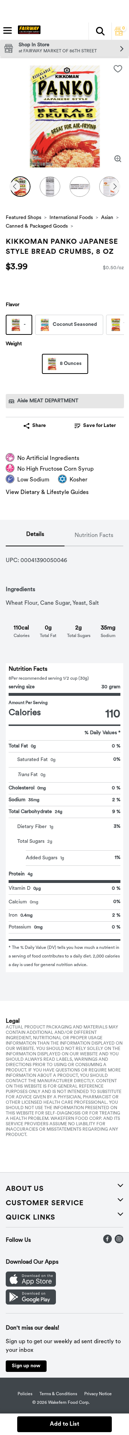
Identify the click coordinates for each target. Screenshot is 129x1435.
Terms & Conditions (58, 1394)
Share (39, 425)
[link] (95, 426)
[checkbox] (118, 69)
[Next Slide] (115, 187)
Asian (107, 217)
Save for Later (99, 425)
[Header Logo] (27, 31)
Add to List (64, 1424)
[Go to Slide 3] (79, 186)
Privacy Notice (98, 1394)
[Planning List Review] (119, 34)
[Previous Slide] (15, 187)
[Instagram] (119, 1242)
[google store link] (31, 1303)
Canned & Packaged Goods (37, 226)
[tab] (35, 536)
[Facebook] (107, 1242)
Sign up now (26, 1366)
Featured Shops (23, 217)
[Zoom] (118, 158)
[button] (100, 31)
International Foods (71, 217)
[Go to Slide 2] (49, 186)
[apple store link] (31, 1285)
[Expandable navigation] (7, 30)
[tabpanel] (64, 759)
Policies (25, 1394)
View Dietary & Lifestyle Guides (47, 492)
